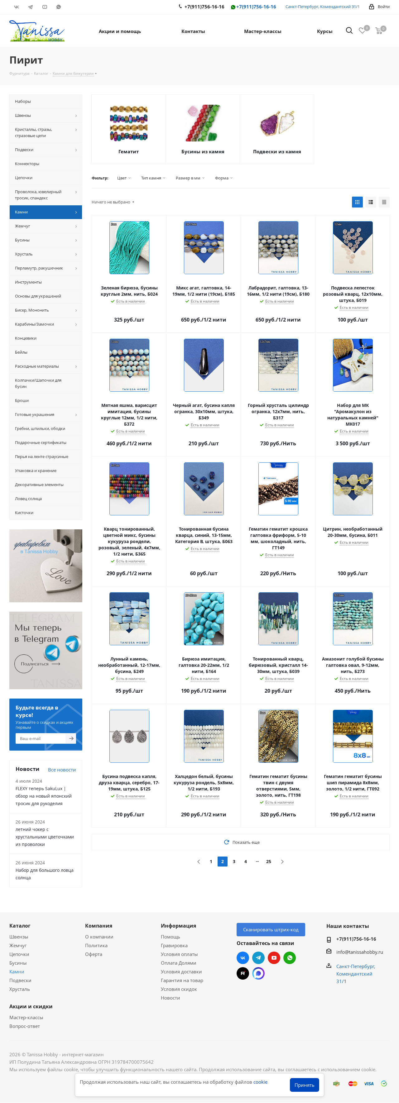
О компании (99, 936)
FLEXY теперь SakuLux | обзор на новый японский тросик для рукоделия (44, 795)
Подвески (20, 980)
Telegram (30, 7)
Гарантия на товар (182, 980)
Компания (98, 925)
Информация (178, 925)
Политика (96, 945)
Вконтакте (16, 7)
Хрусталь (19, 989)
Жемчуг (17, 945)
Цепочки (19, 954)
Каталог (20, 925)
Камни (16, 971)
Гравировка (174, 945)
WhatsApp (58, 7)
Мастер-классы (26, 1017)
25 (268, 861)
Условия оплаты (179, 954)
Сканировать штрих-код (271, 929)
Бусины (18, 963)
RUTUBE (72, 7)
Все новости (62, 769)
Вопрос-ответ (24, 1026)
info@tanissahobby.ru (359, 952)
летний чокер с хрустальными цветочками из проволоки (45, 836)
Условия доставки (181, 971)
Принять (305, 1085)
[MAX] (258, 973)
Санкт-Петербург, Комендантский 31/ (322, 6)
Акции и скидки (31, 1006)
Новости (170, 998)
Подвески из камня (277, 151)
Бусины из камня (202, 151)
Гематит (128, 151)
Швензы (18, 936)
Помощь (170, 936)
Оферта (93, 954)
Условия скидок (179, 989)
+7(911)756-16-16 (256, 7)
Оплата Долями (178, 963)
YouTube (44, 7)
